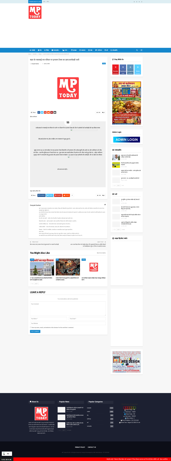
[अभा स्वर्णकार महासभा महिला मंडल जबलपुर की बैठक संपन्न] (94, 267)
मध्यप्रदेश (56, 50)
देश (41, 50)
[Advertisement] (85, 32)
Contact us (92, 447)
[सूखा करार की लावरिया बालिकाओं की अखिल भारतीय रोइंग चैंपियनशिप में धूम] (116, 157)
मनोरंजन (100, 50)
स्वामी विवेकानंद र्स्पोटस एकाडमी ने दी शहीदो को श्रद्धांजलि (74, 408)
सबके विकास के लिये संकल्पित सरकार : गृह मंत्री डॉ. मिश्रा (75, 416)
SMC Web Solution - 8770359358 (101, 452)
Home (33, 50)
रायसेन (88, 411)
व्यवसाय (83, 50)
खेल (91, 50)
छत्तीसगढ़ (89, 419)
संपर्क (44, 1)
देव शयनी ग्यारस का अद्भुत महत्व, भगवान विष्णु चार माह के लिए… (130, 208)
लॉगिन (48, 1)
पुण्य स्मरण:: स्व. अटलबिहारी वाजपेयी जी (130, 178)
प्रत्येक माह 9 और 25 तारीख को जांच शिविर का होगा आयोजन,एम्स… (74, 423)
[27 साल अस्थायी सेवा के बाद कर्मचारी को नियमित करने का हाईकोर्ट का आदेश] (42, 267)
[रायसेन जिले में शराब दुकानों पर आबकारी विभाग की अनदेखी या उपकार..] (68, 267)
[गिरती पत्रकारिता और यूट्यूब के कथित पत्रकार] (116, 165)
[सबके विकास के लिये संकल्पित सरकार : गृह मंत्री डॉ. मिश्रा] (61, 417)
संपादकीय (114, 50)
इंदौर (57, 259)
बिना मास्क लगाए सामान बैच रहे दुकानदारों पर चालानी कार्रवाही (44, 244)
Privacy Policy (80, 447)
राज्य (66, 50)
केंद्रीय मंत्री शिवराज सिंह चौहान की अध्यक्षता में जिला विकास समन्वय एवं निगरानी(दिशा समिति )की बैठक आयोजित (120, 459)
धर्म (107, 50)
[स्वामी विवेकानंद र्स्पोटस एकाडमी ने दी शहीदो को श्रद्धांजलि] (61, 410)
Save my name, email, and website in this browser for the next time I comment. (53, 327)
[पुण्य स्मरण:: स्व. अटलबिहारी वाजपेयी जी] (116, 180)
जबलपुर (104, 63)
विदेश (47, 50)
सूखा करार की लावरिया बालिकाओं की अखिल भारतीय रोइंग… (129, 156)
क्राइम (75, 50)
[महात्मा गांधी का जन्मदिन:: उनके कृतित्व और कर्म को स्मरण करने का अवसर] (116, 172)
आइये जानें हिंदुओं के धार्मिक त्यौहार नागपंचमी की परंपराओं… (129, 223)
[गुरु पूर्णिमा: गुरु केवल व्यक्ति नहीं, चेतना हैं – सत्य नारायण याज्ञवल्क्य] (116, 201)
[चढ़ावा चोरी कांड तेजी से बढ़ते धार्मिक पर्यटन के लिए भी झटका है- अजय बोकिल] (116, 217)
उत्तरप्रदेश (89, 426)
